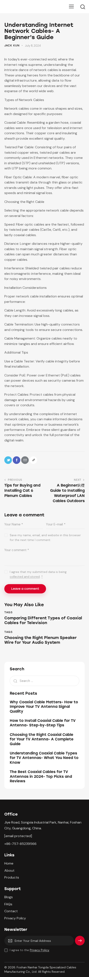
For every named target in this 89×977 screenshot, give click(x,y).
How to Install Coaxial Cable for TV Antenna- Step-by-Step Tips (43, 722)
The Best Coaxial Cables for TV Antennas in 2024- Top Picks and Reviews (41, 776)
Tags (8, 612)
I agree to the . (30, 950)
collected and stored (25, 576)
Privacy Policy (39, 950)
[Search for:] (44, 680)
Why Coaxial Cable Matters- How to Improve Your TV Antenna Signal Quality (44, 706)
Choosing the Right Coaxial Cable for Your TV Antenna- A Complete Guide (41, 739)
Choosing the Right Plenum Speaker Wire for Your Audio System (40, 640)
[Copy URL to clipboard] (33, 460)
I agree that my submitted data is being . (38, 574)
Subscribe (79, 942)
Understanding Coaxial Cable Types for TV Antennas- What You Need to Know (44, 758)
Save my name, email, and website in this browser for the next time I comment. (45, 537)
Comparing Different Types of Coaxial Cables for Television (43, 620)
